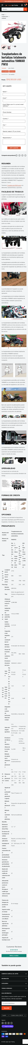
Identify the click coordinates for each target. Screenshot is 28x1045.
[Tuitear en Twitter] (22, 155)
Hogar (3, 14)
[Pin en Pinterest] (19, 155)
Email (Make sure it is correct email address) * (13, 105)
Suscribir (6, 1008)
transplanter (12, 71)
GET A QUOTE (14, 148)
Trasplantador (5, 16)
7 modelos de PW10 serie (14, 185)
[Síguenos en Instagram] (6, 1023)
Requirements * (7, 137)
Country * (5, 118)
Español (4, 1015)
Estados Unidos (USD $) (17, 1015)
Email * (5, 98)
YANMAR (4, 18)
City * (4, 125)
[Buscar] (25, 9)
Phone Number (7, 112)
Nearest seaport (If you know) (12, 131)
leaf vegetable (5, 71)
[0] (25, 5)
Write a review (14, 955)
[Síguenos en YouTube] (11, 1023)
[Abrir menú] (2, 5)
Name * (5, 91)
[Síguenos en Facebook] (3, 1023)
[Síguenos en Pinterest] (8, 1023)
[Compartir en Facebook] (16, 155)
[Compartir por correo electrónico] (25, 155)
